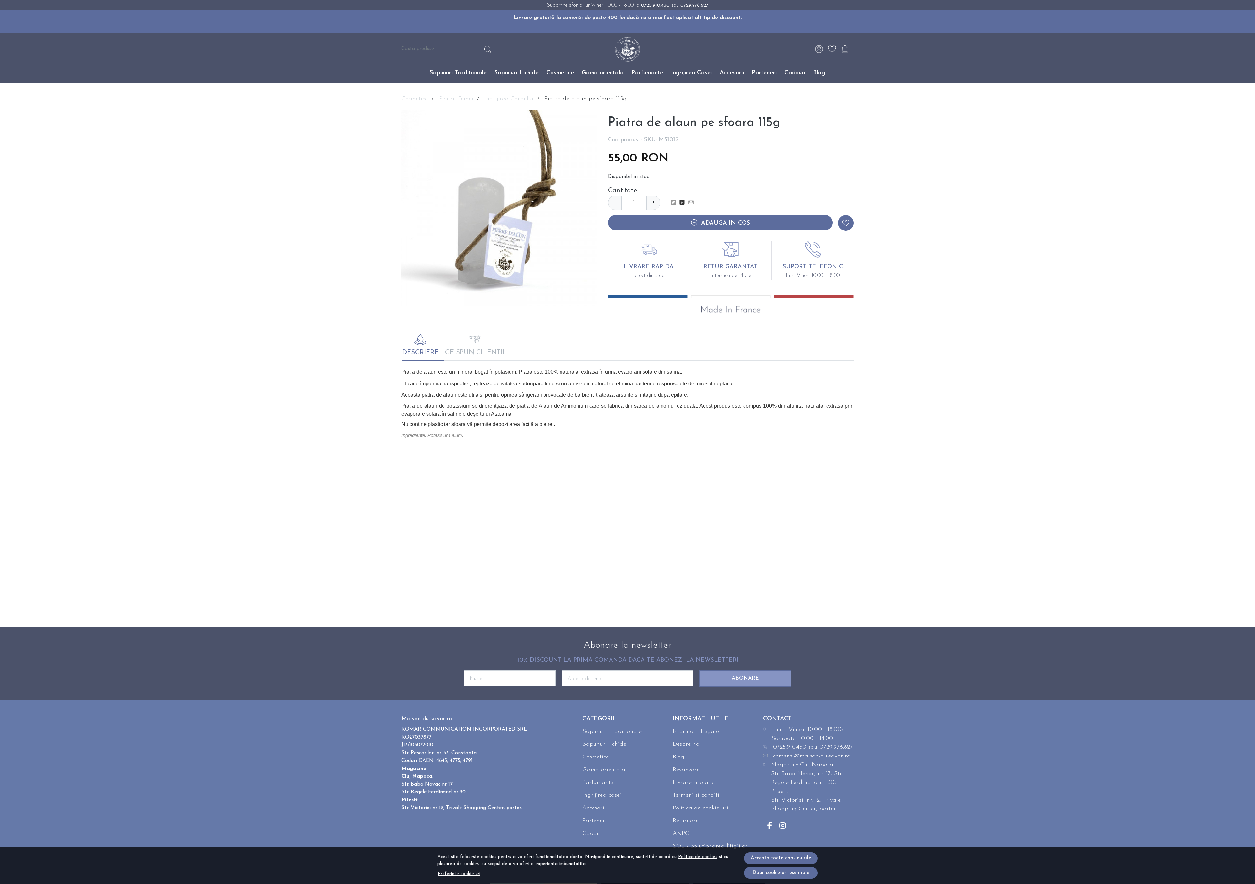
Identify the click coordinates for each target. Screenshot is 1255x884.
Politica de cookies (697, 856)
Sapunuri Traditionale (458, 73)
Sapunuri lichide (604, 744)
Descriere (420, 352)
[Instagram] (782, 825)
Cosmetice (560, 73)
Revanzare (686, 770)
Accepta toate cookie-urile (781, 858)
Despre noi (687, 744)
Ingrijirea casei (602, 795)
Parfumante (647, 73)
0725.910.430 (655, 5)
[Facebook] (769, 825)
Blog (819, 73)
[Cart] (845, 49)
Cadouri (794, 73)
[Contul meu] (819, 49)
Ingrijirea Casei (691, 73)
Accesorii (732, 73)
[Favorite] (832, 49)
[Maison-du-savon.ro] (627, 49)
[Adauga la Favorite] (846, 223)
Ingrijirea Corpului (508, 99)
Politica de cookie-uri (700, 808)
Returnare (686, 821)
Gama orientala (603, 73)
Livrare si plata (693, 783)
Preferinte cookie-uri (459, 873)
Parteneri (764, 73)
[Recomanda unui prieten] (692, 203)
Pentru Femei (456, 99)
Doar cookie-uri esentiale (780, 872)
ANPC (681, 834)
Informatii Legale (696, 732)
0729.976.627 (694, 5)
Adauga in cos (725, 223)
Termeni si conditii (697, 795)
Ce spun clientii (475, 352)
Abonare (745, 678)
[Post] (675, 203)
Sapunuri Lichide (516, 73)
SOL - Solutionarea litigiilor (710, 846)
